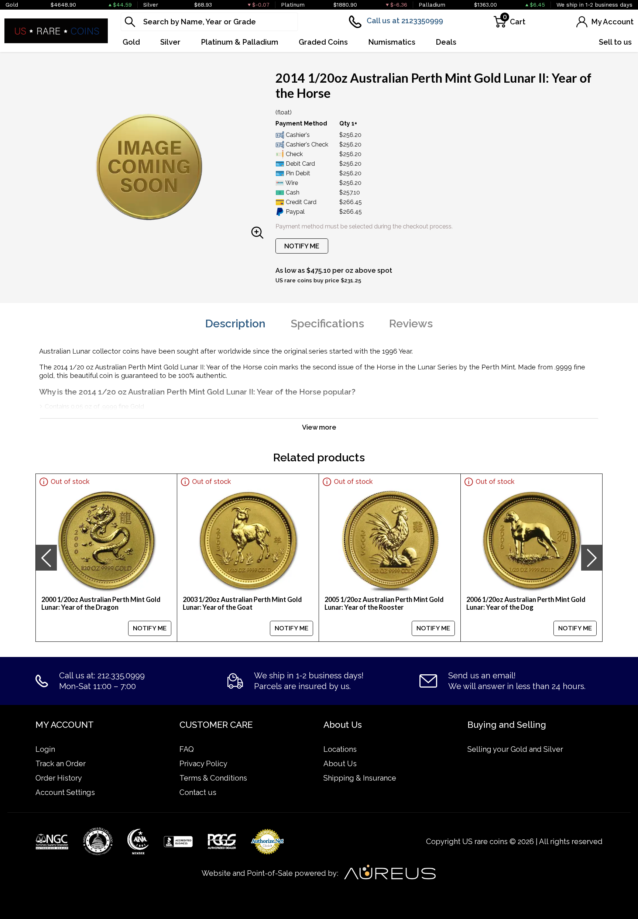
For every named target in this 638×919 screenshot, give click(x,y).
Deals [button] (446, 42)
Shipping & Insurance (359, 778)
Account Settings (65, 792)
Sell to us (615, 42)
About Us (340, 763)
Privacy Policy (203, 763)
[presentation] (46, 558)
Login (45, 749)
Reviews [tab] (411, 323)
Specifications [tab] (327, 323)
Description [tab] (235, 323)
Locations (340, 749)
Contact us (197, 792)
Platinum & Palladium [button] (239, 42)
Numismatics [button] (391, 42)
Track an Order (60, 763)
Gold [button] (131, 42)
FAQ (186, 749)
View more (319, 427)
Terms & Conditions (213, 778)
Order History (58, 778)
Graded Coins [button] (323, 42)
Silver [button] (170, 42)
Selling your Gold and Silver (515, 749)
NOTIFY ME (301, 246)
